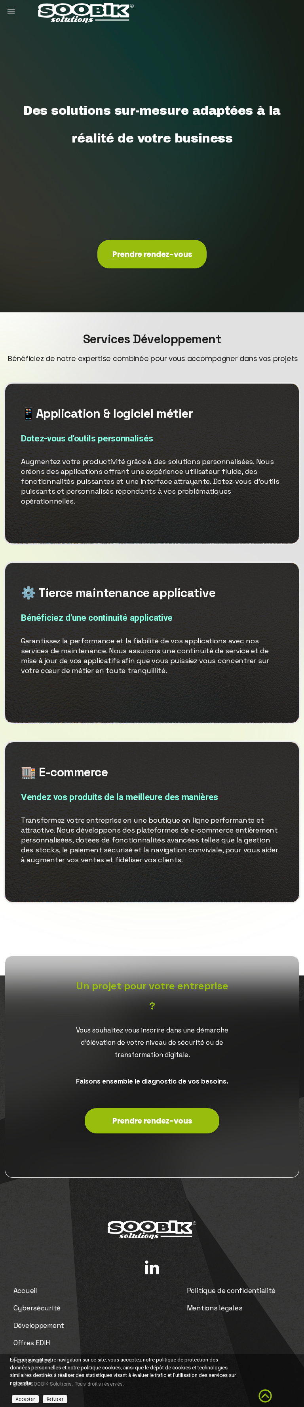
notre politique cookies (94, 1368)
